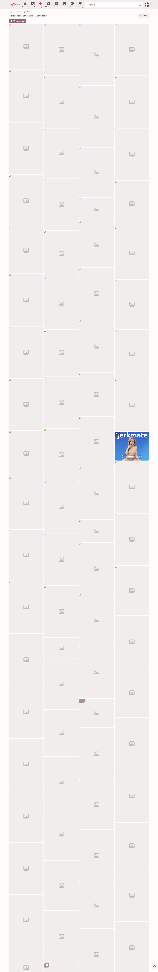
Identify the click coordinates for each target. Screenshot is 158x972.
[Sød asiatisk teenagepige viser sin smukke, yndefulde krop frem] (96, 568)
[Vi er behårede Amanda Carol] (61, 834)
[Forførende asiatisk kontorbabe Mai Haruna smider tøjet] (61, 684)
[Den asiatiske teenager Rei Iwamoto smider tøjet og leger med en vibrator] (96, 620)
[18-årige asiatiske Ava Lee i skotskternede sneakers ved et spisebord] (61, 937)
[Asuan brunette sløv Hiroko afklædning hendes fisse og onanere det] (26, 404)
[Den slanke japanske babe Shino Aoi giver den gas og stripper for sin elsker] (132, 846)
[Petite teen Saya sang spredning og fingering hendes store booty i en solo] (96, 672)
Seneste (33, 7)
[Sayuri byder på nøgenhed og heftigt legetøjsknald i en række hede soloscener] (26, 764)
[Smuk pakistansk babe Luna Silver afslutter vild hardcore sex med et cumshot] (96, 493)
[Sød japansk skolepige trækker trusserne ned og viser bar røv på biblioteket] (26, 712)
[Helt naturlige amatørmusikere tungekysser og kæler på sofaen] (61, 507)
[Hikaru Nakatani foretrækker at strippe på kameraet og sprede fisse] (61, 782)
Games (64, 7)
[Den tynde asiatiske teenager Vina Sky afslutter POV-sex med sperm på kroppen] (61, 733)
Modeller (48, 7)
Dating (80, 7)
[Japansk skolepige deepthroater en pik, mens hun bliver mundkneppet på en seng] (26, 868)
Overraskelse (18, 21)
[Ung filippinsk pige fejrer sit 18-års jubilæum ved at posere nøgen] (26, 503)
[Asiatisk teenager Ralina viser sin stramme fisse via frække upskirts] (96, 856)
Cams (72, 7)
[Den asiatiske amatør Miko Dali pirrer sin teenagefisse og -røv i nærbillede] (26, 920)
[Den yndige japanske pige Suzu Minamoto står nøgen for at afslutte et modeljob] (132, 744)
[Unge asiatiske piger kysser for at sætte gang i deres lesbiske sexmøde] (26, 454)
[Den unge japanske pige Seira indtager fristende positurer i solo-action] (96, 442)
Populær (25, 7)
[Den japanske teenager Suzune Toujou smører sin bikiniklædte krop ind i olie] (132, 692)
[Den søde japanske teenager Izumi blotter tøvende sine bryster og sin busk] (61, 885)
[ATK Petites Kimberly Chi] (61, 559)
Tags (40, 7)
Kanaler (56, 7)
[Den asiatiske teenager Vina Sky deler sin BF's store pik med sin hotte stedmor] (26, 607)
